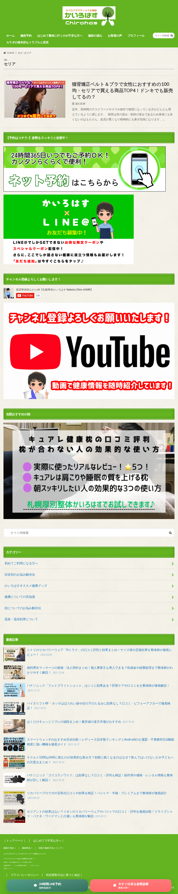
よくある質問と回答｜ (20, 865)
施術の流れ (95, 35)
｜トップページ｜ (14, 840)
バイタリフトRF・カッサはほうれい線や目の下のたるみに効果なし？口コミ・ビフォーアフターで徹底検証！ (98, 705)
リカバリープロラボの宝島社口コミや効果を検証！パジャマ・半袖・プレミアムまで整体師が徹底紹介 (97, 795)
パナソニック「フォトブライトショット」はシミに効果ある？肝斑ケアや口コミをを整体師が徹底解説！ (98, 688)
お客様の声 (115, 35)
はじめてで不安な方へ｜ (48, 840)
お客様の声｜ (7, 865)
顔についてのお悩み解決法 (23, 608)
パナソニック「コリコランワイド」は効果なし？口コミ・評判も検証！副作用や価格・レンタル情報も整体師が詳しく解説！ (100, 777)
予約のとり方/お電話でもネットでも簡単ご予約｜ (18, 862)
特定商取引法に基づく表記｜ (64, 875)
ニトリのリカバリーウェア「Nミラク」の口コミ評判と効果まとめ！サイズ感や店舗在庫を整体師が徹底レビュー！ (99, 652)
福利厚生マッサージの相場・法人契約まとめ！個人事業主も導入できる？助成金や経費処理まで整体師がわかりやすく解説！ (100, 670)
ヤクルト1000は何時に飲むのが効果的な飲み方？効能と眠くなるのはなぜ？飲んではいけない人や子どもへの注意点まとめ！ (100, 759)
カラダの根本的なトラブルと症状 (27, 42)
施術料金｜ (27, 848)
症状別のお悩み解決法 (20, 574)
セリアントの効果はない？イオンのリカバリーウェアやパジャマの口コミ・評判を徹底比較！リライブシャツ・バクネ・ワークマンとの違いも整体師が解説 (100, 814)
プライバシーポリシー (25, 875)
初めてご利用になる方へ (21, 563)
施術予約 (26, 35)
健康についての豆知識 (20, 596)
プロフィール (136, 35)
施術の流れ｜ (9, 848)
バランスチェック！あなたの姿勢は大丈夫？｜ (19, 858)
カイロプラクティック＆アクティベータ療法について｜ (25, 854)
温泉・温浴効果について (21, 619)
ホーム (10, 35)
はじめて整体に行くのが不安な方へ (59, 35)
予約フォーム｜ (8, 868)
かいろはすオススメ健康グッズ (26, 585)
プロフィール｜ (35, 865)
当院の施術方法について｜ (51, 848)
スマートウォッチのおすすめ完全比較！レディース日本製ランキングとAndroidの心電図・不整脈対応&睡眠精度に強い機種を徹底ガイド (100, 742)
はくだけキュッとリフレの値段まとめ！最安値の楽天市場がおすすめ (80, 721)
